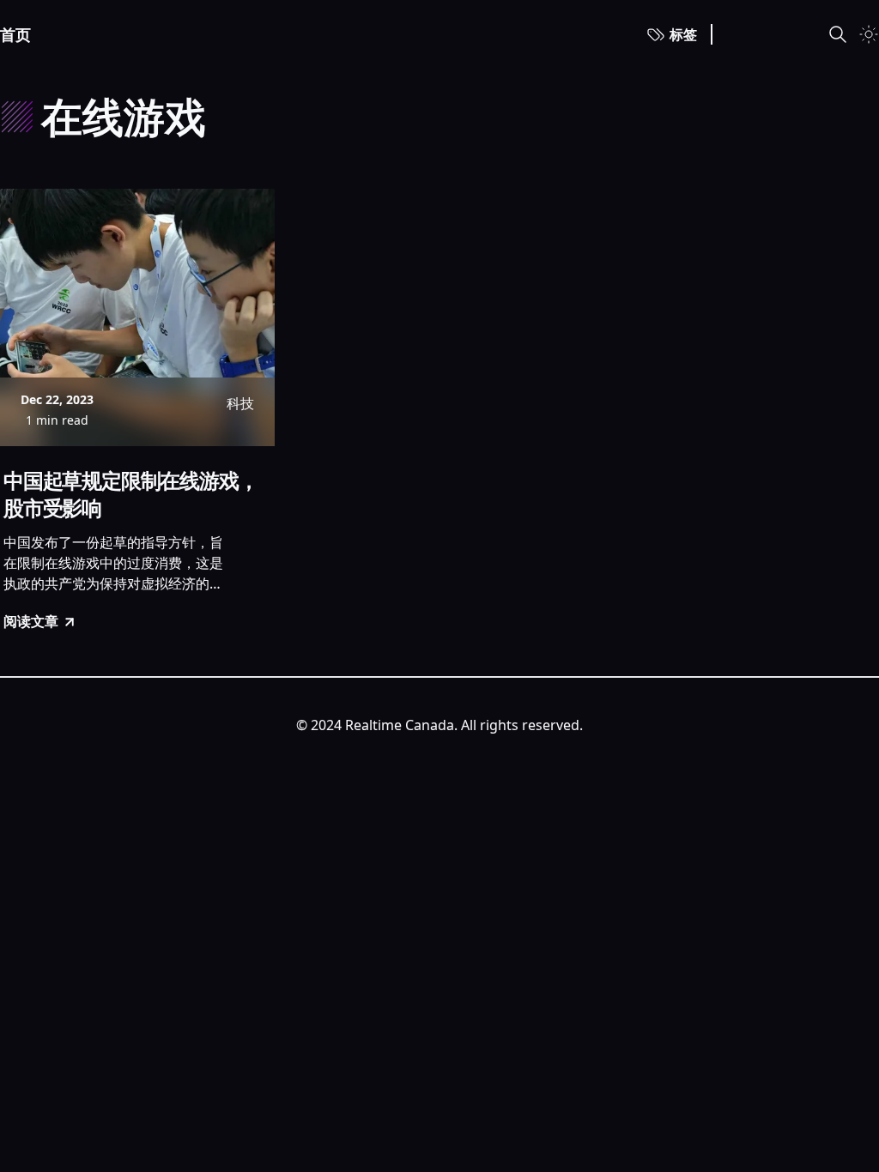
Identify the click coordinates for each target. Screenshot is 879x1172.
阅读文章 (30, 621)
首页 (15, 34)
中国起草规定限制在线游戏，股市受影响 (130, 494)
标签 (683, 34)
